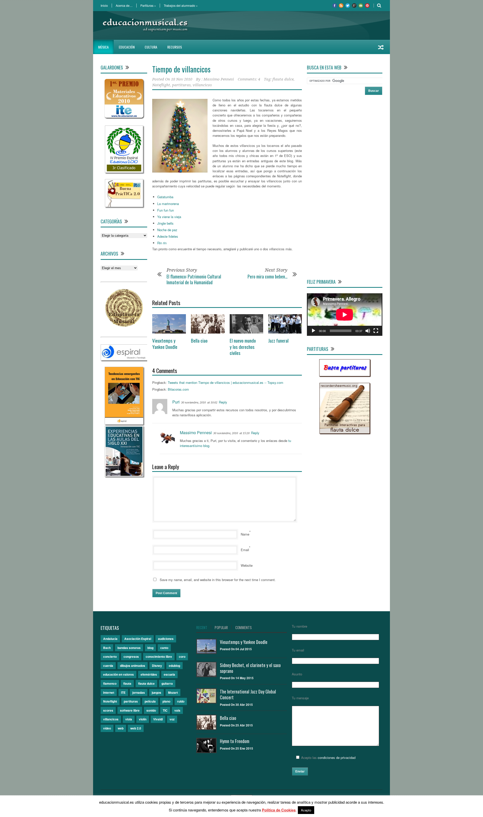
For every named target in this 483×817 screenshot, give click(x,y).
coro (182, 656)
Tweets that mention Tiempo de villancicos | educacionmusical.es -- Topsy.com (225, 382)
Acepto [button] (306, 810)
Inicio (104, 6)
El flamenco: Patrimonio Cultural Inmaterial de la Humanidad (194, 279)
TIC (165, 710)
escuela (169, 674)
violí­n (142, 719)
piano (166, 701)
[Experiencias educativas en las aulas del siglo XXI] (124, 475)
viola (128, 719)
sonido (151, 710)
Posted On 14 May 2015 (237, 678)
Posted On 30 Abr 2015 (236, 704)
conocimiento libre (159, 656)
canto (164, 647)
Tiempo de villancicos (181, 69)
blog (150, 647)
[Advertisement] (290, 25)
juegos (156, 692)
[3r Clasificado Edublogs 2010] (124, 171)
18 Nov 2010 (181, 79)
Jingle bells (165, 223)
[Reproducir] (313, 330)
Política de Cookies (279, 810)
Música (103, 47)
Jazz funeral (278, 340)
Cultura (151, 47)
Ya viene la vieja (169, 216)
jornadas (138, 692)
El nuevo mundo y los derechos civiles (243, 346)
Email (245, 549)
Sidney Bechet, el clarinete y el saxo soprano (250, 668)
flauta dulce (283, 79)
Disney (157, 665)
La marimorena (168, 203)
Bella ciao (199, 340)
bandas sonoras (129, 647)
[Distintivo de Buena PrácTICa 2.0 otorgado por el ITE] (124, 205)
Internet (108, 692)
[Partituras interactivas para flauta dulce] (344, 432)
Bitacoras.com (178, 389)
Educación (127, 47)
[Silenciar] (367, 330)
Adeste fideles (167, 236)
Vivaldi (158, 719)
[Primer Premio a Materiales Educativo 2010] (124, 117)
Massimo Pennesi (219, 79)
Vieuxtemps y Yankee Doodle (164, 343)
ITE (123, 692)
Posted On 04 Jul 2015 (236, 649)
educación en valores (118, 674)
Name (245, 534)
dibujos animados (132, 665)
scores (108, 710)
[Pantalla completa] (375, 330)
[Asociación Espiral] (124, 359)
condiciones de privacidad (336, 757)
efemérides (149, 674)
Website (247, 565)
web (121, 728)
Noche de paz (167, 229)
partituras (181, 85)
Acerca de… (124, 6)
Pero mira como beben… (268, 276)
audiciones (166, 638)
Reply (223, 402)
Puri (176, 402)
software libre (130, 710)
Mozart (173, 692)
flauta (127, 683)
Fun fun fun (165, 210)
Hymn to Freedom (234, 741)
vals (177, 710)
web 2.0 (135, 728)
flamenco (109, 683)
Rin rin (162, 242)
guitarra (167, 683)
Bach (107, 647)
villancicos (202, 85)
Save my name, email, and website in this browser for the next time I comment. (218, 579)
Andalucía (110, 638)
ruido (180, 701)
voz (172, 719)
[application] (344, 314)
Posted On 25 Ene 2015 (236, 748)
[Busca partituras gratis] (344, 375)
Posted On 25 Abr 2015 (236, 725)
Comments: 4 (249, 79)
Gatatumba (165, 196)
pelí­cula (150, 701)
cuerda (108, 665)
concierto (110, 656)
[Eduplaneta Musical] (124, 325)
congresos (131, 656)
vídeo (107, 728)
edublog (174, 665)
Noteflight (161, 85)
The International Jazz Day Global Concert (248, 694)
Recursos (174, 47)
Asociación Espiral (137, 638)
